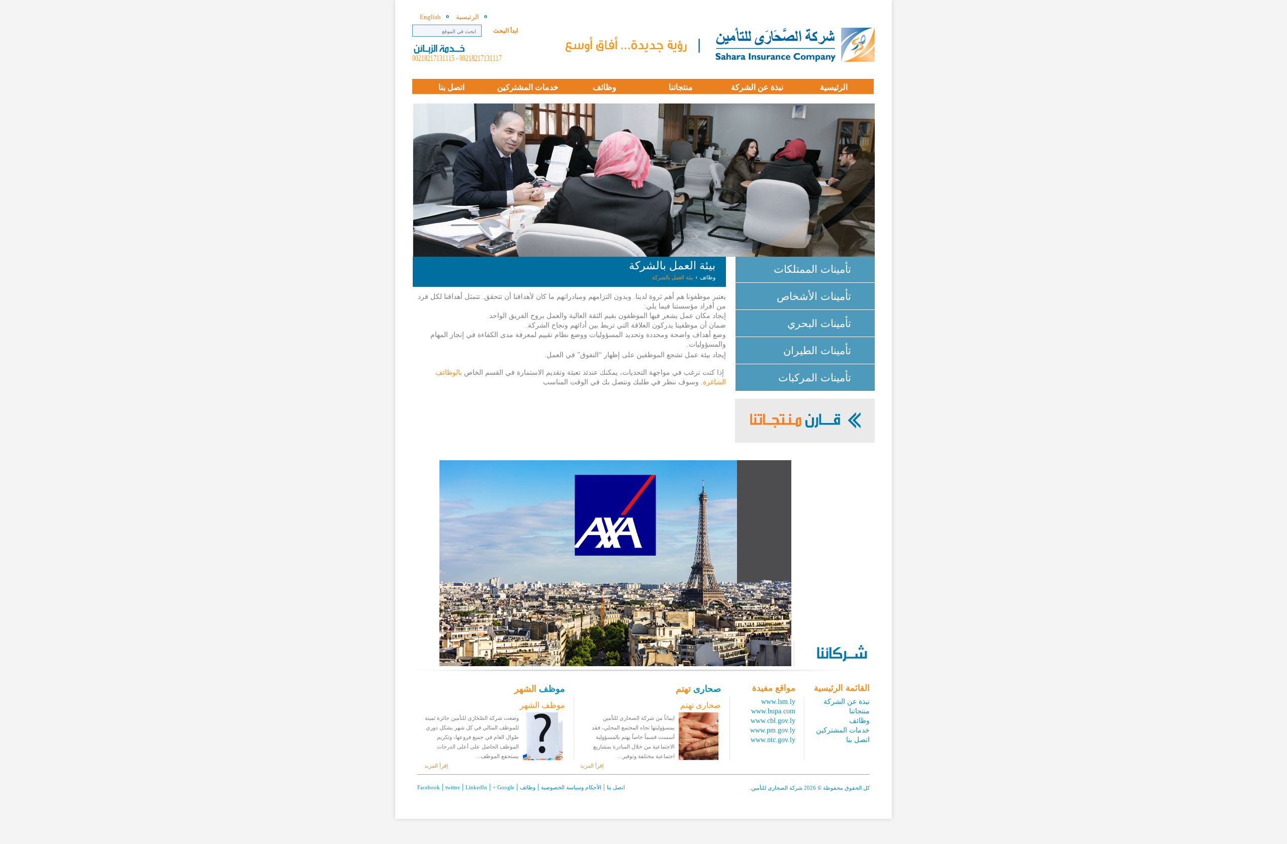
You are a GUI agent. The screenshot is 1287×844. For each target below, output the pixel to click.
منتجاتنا (859, 711)
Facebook (428, 787)
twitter (452, 787)
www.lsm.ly (778, 701)
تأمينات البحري (819, 323)
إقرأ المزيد (592, 766)
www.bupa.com (773, 711)
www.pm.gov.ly (772, 730)
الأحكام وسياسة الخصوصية (571, 787)
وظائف (707, 277)
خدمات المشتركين (843, 730)
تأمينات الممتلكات (812, 269)
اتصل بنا (858, 740)
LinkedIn (476, 787)
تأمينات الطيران (817, 350)
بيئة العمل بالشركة (672, 277)
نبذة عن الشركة (846, 701)
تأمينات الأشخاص (814, 296)
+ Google (503, 787)
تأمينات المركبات (814, 377)
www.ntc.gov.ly (773, 740)
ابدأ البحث (505, 30)
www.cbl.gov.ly (773, 720)
